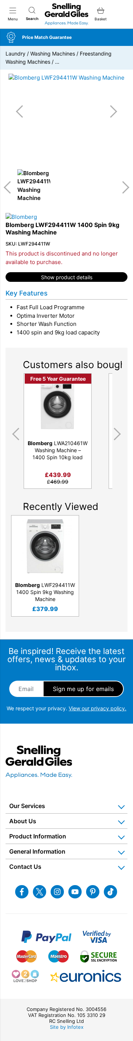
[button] (66, 37)
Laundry (15, 53)
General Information (37, 851)
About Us (22, 821)
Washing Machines (52, 53)
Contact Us (25, 866)
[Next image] (110, 111)
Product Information (37, 836)
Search (32, 18)
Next (123, 187)
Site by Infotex (66, 1027)
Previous (10, 187)
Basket (101, 19)
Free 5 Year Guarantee (58, 379)
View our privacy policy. (97, 708)
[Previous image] (22, 111)
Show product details (66, 277)
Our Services (27, 806)
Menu (13, 19)
